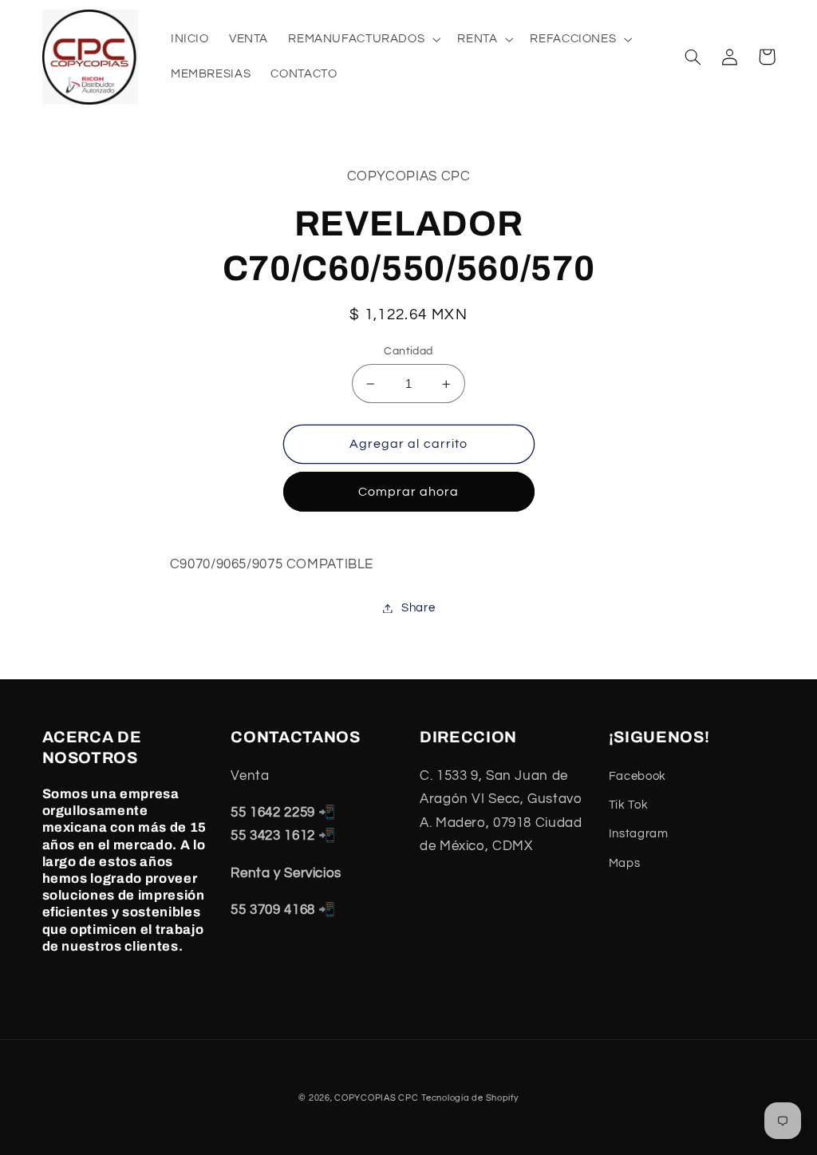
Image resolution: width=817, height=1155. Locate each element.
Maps (625, 863)
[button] (363, 39)
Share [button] (418, 608)
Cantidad (408, 351)
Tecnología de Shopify (469, 1098)
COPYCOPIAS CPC (376, 1098)
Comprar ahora (409, 491)
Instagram (639, 834)
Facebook (637, 776)
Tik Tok (628, 805)
